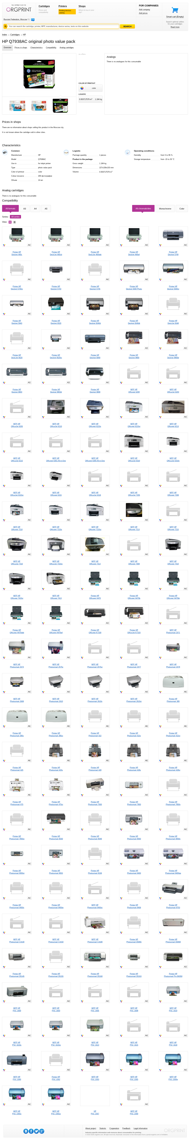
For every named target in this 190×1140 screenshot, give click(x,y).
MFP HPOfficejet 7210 (17, 528)
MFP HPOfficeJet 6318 (95, 494)
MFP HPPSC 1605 (95, 1009)
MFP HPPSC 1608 (134, 1009)
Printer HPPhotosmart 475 (16, 803)
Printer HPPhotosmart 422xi (173, 734)
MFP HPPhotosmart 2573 (17, 665)
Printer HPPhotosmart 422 (95, 734)
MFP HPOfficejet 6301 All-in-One (56, 459)
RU (29, 19)
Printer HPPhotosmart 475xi (56, 803)
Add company (144, 9)
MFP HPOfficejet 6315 (56, 494)
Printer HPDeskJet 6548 (173, 322)
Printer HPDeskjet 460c (17, 253)
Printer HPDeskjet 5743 (56, 287)
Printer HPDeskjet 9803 (17, 390)
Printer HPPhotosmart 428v (134, 769)
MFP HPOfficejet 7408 (134, 562)
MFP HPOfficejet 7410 (173, 562)
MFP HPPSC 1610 (173, 1009)
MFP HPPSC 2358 (134, 1112)
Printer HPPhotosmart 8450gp (173, 872)
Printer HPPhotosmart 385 (173, 700)
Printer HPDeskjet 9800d (173, 356)
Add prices (143, 13)
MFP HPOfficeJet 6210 (56, 425)
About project (90, 1128)
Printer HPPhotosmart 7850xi (16, 837)
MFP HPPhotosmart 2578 (173, 665)
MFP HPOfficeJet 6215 (17, 459)
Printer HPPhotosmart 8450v (16, 906)
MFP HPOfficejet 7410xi (17, 597)
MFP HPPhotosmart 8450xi (95, 906)
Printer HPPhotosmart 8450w (55, 906)
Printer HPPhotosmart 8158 (95, 872)
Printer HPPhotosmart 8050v (173, 837)
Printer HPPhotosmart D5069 (173, 940)
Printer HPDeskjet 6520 (56, 322)
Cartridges (44, 6)
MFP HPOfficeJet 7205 (134, 494)
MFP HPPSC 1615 (134, 1043)
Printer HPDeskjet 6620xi (56, 356)
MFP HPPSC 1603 (56, 1009)
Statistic (102, 1128)
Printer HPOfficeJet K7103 (133, 631)
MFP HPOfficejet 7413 (56, 597)
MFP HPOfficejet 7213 (134, 528)
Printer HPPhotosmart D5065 (133, 940)
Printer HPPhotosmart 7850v (173, 803)
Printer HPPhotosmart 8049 (95, 837)
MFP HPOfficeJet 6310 (134, 459)
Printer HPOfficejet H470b (134, 597)
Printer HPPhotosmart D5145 (16, 975)
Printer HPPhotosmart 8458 (134, 906)
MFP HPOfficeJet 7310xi (56, 562)
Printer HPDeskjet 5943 (17, 322)
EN (33, 19)
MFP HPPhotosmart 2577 (134, 665)
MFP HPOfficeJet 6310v (173, 459)
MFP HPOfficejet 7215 (173, 528)
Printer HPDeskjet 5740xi (17, 287)
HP (24, 34)
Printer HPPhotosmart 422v (134, 734)
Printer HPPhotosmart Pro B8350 (173, 975)
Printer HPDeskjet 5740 (173, 253)
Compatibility (51, 47)
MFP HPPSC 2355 (134, 1078)
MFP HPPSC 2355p (173, 1078)
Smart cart (175, 16)
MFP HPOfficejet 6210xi (134, 425)
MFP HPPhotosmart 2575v (56, 665)
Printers (63, 6)
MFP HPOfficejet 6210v (95, 425)
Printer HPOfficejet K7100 (95, 631)
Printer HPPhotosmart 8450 (134, 872)
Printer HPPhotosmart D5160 (95, 975)
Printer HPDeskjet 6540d (95, 322)
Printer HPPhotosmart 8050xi (16, 872)
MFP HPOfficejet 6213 (173, 425)
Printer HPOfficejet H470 (95, 597)
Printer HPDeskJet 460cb (56, 253)
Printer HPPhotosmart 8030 (56, 837)
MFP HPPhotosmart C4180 (95, 940)
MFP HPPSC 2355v (16, 1112)
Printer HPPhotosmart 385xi (56, 734)
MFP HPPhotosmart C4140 (16, 940)
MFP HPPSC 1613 (95, 1043)
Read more (175, 27)
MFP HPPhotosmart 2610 (56, 700)
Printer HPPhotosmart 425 (16, 769)
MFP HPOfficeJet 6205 (17, 425)
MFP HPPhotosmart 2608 (17, 700)
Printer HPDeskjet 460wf (134, 253)
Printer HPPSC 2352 (56, 1078)
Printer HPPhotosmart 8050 (134, 837)
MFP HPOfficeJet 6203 (173, 390)
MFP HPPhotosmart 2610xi (134, 700)
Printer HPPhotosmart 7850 (134, 803)
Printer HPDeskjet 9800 (134, 356)
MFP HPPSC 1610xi (56, 1043)
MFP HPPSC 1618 (173, 1043)
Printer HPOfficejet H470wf (56, 631)
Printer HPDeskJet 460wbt (94, 253)
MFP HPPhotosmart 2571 (173, 631)
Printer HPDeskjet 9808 (95, 390)
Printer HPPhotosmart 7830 (95, 803)
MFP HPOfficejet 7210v (56, 528)
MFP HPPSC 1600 (17, 1009)
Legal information (140, 1128)
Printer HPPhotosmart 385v (17, 734)
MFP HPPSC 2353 (95, 1078)
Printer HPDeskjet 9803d (56, 390)
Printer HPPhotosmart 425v (56, 769)
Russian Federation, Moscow (15, 19)
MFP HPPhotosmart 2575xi (95, 665)
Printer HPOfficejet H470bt (173, 597)
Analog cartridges (67, 47)
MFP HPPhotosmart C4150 (55, 940)
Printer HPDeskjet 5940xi (173, 287)
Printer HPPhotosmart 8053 (56, 872)
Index (4, 34)
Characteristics (36, 47)
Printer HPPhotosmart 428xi (173, 769)
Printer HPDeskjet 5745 (95, 287)
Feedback (126, 1128)
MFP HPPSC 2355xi (56, 1112)
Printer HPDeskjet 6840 (95, 356)
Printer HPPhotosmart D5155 (55, 975)
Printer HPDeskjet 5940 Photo (134, 287)
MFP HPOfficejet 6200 (134, 390)
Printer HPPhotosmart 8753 (173, 906)
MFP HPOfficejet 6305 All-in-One (95, 459)
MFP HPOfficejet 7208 (173, 494)
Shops (82, 6)
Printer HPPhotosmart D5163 (133, 975)
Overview (7, 47)
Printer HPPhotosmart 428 (95, 769)
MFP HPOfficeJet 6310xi (17, 494)
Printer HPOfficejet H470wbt (17, 631)
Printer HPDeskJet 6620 (16, 356)
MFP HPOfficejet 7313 (95, 562)
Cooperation (114, 1128)
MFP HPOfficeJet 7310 (17, 562)
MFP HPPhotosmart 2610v (95, 700)
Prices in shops (21, 47)
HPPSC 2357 (95, 1112)
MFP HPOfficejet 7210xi (95, 528)
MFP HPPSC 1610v (16, 1043)
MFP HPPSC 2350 (17, 1078)
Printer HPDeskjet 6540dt (134, 322)
